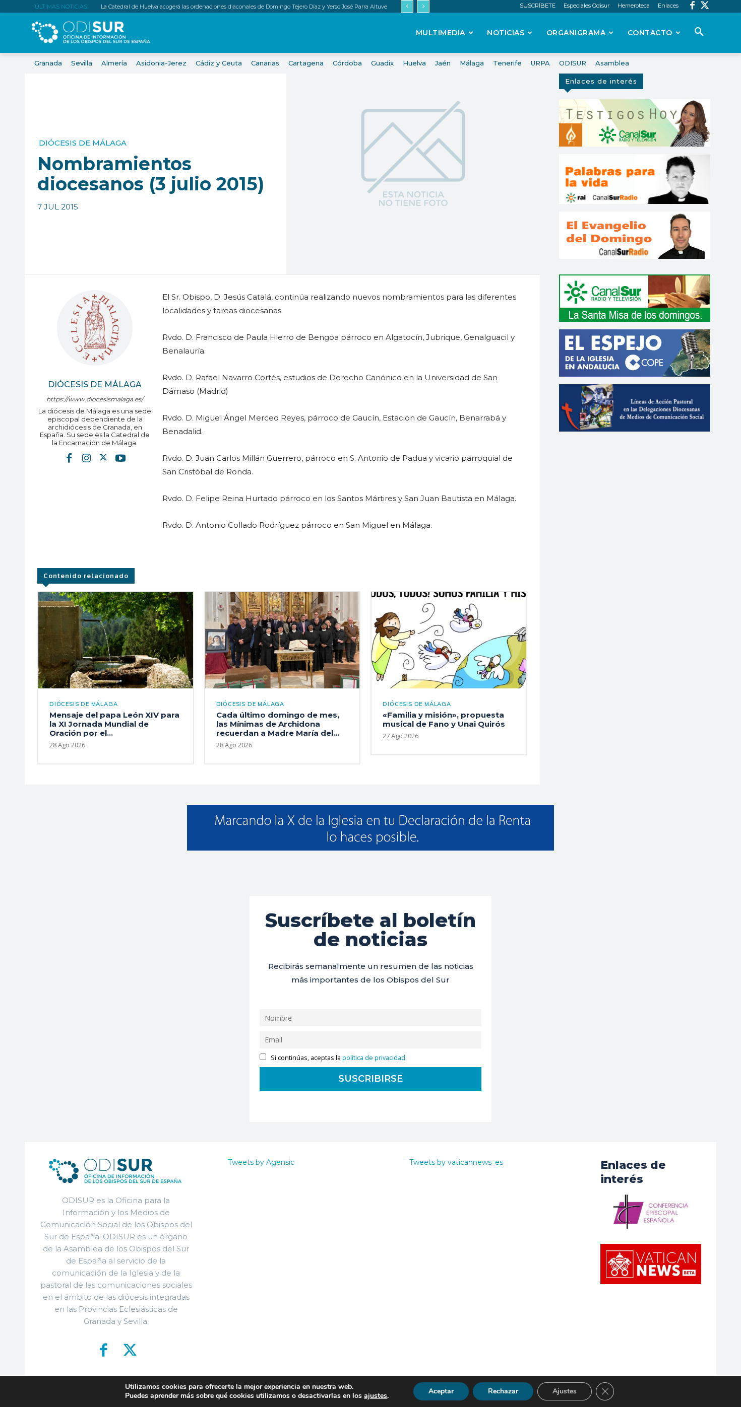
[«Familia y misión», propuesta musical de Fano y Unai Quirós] (449, 640)
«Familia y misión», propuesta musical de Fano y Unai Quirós (444, 719)
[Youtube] (120, 457)
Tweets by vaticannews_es (456, 1162)
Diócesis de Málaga (83, 143)
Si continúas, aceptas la (337, 1057)
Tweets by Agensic (261, 1162)
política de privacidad (373, 1057)
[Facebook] (692, 6)
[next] (423, 6)
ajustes (375, 1395)
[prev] (407, 6)
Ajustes (564, 1391)
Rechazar (503, 1391)
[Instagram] (86, 457)
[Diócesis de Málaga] (95, 328)
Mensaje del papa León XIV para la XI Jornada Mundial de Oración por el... (114, 724)
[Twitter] (705, 6)
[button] (699, 32)
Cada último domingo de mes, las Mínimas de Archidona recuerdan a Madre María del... (277, 724)
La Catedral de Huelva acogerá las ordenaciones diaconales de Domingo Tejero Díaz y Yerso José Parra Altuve (244, 6)
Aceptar (441, 1391)
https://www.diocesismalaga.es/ (94, 399)
